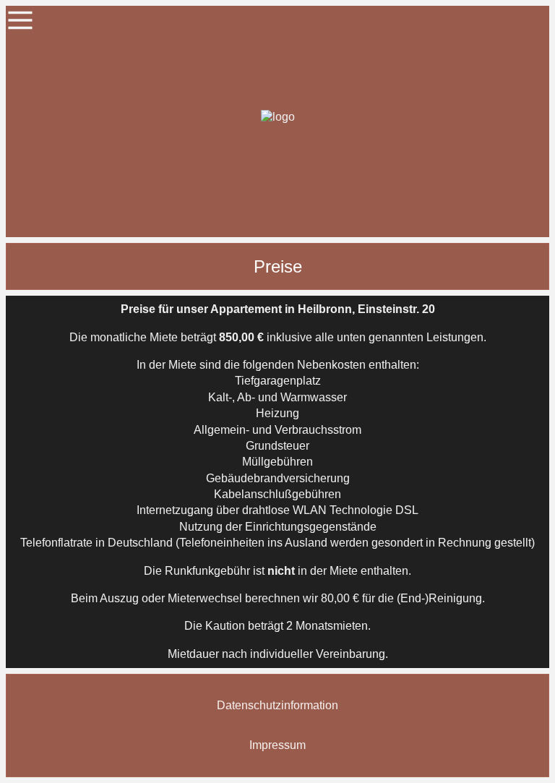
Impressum (277, 745)
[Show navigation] (20, 20)
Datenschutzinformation (277, 705)
